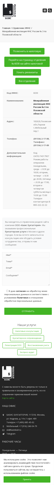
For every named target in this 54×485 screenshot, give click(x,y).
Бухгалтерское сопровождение (27, 338)
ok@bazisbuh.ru (13, 430)
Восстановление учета (38, 345)
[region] (27, 469)
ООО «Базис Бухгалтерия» (28, 225)
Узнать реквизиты (27, 72)
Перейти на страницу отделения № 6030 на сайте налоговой (27, 61)
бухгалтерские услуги (15, 231)
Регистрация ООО (13, 345)
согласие (21, 291)
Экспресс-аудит (27, 352)
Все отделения (27, 81)
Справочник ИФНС (21, 28)
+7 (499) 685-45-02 (25, 422)
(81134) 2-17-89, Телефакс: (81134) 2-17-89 (41, 142)
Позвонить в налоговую (27, 51)
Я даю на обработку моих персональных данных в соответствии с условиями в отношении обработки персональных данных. (26, 296)
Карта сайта (8, 398)
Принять (27, 479)
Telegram (10, 433)
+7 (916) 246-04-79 (28, 426)
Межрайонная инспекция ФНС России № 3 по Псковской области (41, 107)
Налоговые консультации (27, 331)
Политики (22, 297)
